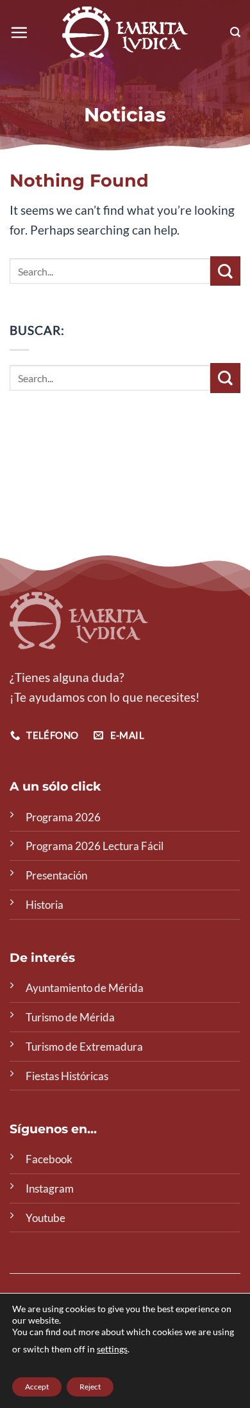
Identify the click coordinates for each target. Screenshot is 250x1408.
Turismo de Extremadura (84, 1046)
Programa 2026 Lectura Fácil (94, 846)
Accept (37, 1386)
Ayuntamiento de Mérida (85, 987)
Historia (44, 904)
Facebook (49, 1159)
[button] (19, 32)
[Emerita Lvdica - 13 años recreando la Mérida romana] (125, 32)
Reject (90, 1386)
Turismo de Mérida (70, 1017)
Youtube (45, 1218)
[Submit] (225, 271)
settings (112, 1348)
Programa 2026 (63, 817)
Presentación (56, 875)
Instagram (50, 1188)
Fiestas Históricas (67, 1076)
